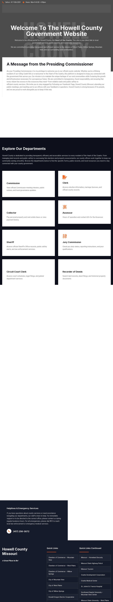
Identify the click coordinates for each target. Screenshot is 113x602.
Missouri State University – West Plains (95, 600)
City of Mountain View (56, 580)
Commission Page (14, 195)
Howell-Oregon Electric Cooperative (61, 597)
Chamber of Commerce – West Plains (62, 566)
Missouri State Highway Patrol (92, 563)
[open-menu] (107, 8)
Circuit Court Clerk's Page (17, 283)
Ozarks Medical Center (89, 581)
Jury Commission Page (71, 254)
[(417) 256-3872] (9, 531)
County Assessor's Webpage (74, 221)
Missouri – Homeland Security (92, 557)
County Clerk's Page (71, 194)
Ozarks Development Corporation (93, 575)
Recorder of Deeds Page (72, 283)
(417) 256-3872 (21, 531)
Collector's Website (14, 224)
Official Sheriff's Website (16, 254)
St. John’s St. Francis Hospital (91, 586)
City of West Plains (55, 585)
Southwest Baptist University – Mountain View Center (92, 593)
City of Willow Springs (56, 591)
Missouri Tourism (87, 569)
